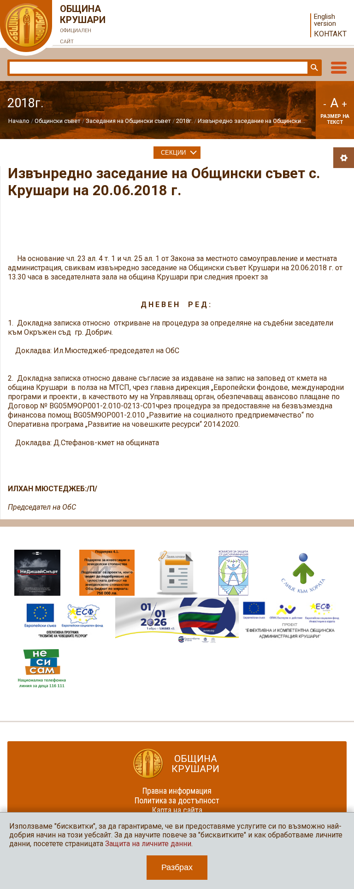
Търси (313, 68)
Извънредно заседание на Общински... (251, 120)
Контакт (330, 33)
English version (325, 20)
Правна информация (177, 791)
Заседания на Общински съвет (128, 120)
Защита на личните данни (148, 843)
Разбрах (177, 867)
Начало (19, 120)
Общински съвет (58, 120)
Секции (173, 152)
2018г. (184, 120)
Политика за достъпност (177, 800)
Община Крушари (83, 24)
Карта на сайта (177, 810)
